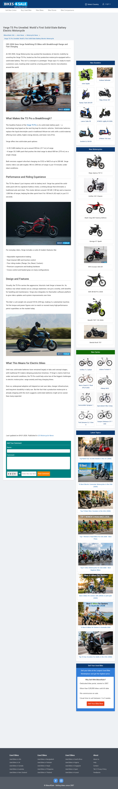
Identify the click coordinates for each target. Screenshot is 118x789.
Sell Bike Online (10, 10)
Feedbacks (96, 772)
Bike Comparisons (67, 10)
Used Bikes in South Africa (73, 759)
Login (107, 4)
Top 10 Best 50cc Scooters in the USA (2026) (95, 511)
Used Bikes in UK (14, 762)
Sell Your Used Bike (95, 665)
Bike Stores (52, 10)
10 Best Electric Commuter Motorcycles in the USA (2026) (95, 485)
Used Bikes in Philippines (45, 769)
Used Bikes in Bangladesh (45, 759)
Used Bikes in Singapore (73, 766)
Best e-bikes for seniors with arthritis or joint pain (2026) (95, 597)
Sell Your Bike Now (95, 703)
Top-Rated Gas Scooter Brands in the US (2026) (96, 459)
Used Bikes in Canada (16, 766)
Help (94, 762)
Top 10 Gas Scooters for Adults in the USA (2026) (95, 657)
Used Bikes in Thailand (44, 772)
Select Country (93, 4)
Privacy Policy (101, 769)
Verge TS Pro (32, 125)
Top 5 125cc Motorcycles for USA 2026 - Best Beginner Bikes (95, 569)
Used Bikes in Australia (16, 769)
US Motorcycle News (46, 435)
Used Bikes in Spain (71, 769)
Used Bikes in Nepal (43, 766)
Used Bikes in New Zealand (18, 772)
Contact (95, 766)
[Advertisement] (59, 19)
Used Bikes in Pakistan (44, 762)
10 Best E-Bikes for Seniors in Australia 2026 (95, 627)
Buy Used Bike (26, 10)
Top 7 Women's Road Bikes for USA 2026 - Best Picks (95, 538)
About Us (96, 759)
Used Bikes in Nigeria (72, 762)
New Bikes (39, 10)
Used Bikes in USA (15, 759)
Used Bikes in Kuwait (72, 772)
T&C (94, 769)
